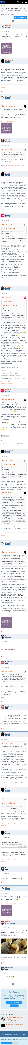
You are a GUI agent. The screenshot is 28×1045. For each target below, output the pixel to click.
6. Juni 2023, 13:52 (5, 293)
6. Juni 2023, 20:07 (5, 837)
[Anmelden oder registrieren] (22, 1)
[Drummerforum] (5, 1)
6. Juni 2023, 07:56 (5, 145)
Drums (7, 1027)
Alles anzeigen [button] (13, 808)
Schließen (15, 1043)
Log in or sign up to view (10, 843)
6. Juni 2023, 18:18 (5, 667)
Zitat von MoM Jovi (8, 400)
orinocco (15, 280)
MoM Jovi (4, 14)
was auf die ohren (5, 166)
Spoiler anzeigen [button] (5, 435)
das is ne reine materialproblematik (17, 165)
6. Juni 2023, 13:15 (5, 220)
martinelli (8, 1026)
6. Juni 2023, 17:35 (5, 548)
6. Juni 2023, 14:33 (5, 395)
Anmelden (14, 1006)
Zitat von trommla (7, 149)
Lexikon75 (16, 782)
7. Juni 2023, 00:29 (5, 927)
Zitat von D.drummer (8, 106)
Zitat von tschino (7, 493)
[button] (26, 1)
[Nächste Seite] (19, 21)
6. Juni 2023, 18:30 (5, 712)
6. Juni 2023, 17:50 (5, 641)
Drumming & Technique (11, 1022)
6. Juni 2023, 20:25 (5, 893)
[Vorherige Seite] (9, 21)
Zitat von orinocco (7, 297)
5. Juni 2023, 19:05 (5, 66)
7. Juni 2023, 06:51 (5, 973)
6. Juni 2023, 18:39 (5, 739)
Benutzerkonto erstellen (14, 1002)
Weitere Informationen (6, 1043)
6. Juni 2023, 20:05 (5, 795)
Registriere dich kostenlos (18, 997)
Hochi (15, 653)
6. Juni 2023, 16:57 (5, 456)
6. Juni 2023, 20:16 (5, 873)
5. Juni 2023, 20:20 (5, 102)
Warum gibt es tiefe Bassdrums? (14, 1024)
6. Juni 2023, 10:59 (5, 179)
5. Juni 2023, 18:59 (5, 31)
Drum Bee (8, 1020)
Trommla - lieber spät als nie (8, 42)
